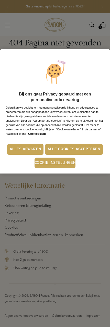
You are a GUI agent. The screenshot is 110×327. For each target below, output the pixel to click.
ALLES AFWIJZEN (25, 149)
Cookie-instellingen (55, 163)
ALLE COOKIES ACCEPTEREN (74, 149)
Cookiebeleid (37, 133)
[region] (55, 111)
